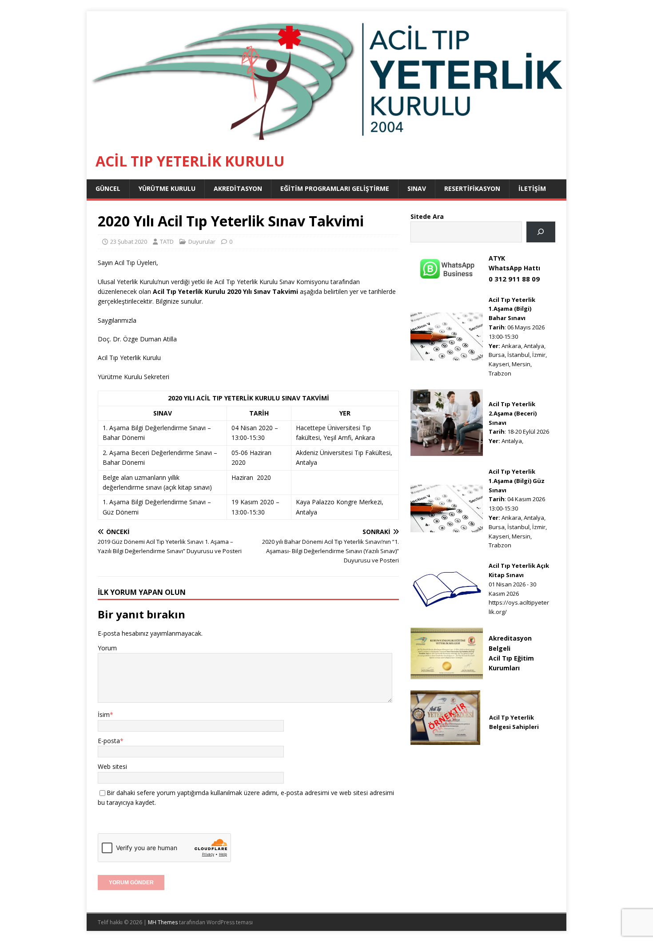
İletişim (532, 188)
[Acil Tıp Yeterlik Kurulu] (326, 138)
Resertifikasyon (472, 188)
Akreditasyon (238, 188)
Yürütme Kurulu (167, 188)
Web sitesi (112, 766)
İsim (104, 714)
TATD (167, 241)
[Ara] (540, 232)
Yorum (107, 648)
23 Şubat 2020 (128, 241)
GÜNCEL (108, 188)
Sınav (416, 188)
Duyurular (201, 241)
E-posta (109, 740)
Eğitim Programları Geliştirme (334, 188)
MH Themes (163, 922)
